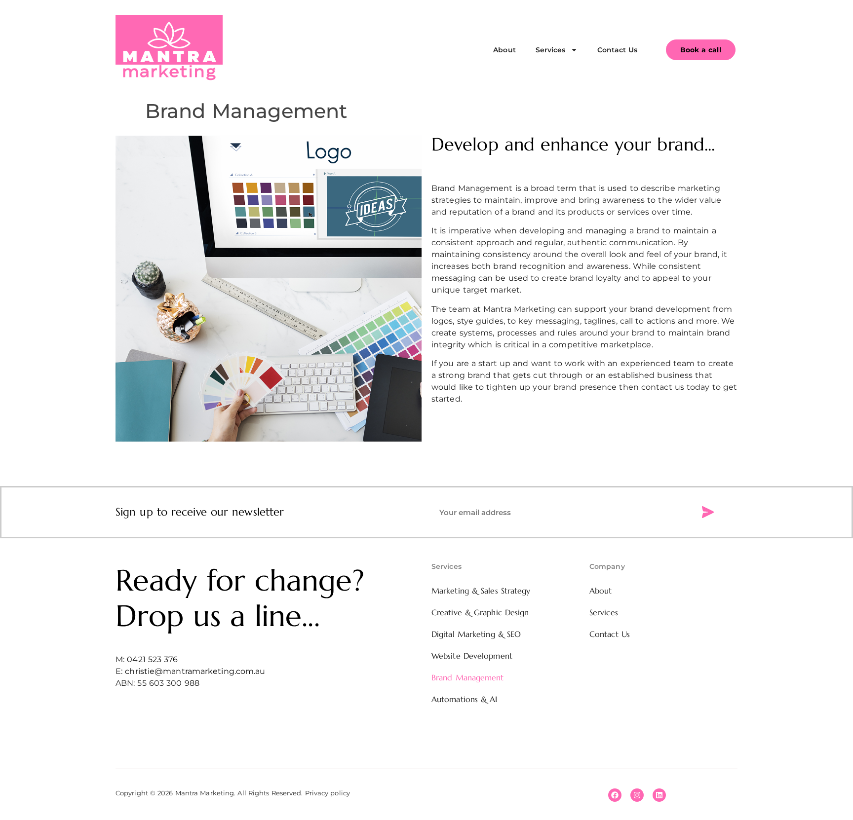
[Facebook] (614, 795)
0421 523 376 (152, 659)
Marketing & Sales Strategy (481, 591)
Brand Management (467, 677)
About (504, 49)
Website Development (471, 656)
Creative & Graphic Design (480, 612)
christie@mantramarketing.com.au (195, 671)
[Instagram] (637, 795)
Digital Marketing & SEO (476, 634)
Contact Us (617, 49)
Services (551, 49)
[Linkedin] (659, 795)
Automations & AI (464, 699)
